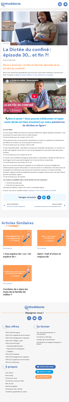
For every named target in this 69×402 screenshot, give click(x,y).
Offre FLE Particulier (12, 362)
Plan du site (9, 384)
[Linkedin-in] (40, 318)
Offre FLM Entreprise (12, 333)
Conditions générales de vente (16, 392)
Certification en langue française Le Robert (49, 343)
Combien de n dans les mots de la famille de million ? (15, 292)
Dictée (6, 43)
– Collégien (9, 351)
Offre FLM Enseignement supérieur (17, 338)
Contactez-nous (11, 378)
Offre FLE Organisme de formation (17, 360)
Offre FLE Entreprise (12, 354)
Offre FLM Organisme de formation (17, 335)
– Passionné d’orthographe (14, 349)
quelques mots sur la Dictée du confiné (42, 190)
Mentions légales (11, 386)
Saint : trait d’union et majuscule (49, 255)
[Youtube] (34, 318)
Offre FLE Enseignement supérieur (17, 357)
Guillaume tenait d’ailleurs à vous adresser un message (33, 75)
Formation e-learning (44, 337)
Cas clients (9, 373)
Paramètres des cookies (13, 389)
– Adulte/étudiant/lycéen (14, 346)
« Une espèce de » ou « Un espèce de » (17, 255)
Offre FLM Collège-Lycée (14, 341)
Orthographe (7, 248)
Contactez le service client (14, 381)
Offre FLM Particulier (12, 343)
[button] (60, 4)
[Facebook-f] (29, 318)
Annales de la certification (46, 340)
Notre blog (9, 375)
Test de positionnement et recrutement (46, 333)
